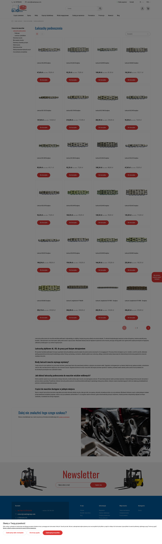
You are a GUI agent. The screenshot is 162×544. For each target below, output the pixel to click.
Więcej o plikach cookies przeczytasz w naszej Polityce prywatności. (19, 528)
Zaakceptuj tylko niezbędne (15, 533)
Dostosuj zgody (35, 533)
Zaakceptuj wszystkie (53, 533)
